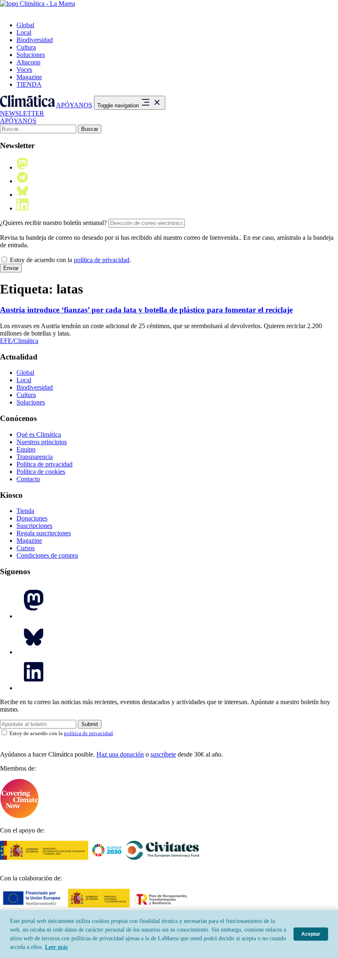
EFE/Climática (19, 340)
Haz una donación (120, 754)
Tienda (25, 510)
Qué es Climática (38, 434)
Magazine (29, 76)
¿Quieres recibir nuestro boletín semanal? (53, 222)
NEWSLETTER (22, 113)
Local (23, 32)
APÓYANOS (74, 105)
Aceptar (310, 934)
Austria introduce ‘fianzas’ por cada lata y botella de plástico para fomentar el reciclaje (146, 309)
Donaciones (31, 518)
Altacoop (28, 62)
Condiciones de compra (47, 555)
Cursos (25, 547)
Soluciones (30, 54)
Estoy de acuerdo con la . (69, 259)
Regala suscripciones (43, 533)
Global (25, 24)
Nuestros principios (41, 441)
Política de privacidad (44, 464)
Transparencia (34, 456)
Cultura (26, 47)
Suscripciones (34, 525)
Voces (24, 69)
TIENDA (29, 84)
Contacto (28, 479)
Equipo (25, 449)
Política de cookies (40, 471)
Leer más (56, 947)
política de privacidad (101, 259)
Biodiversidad (34, 39)
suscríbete (163, 754)
